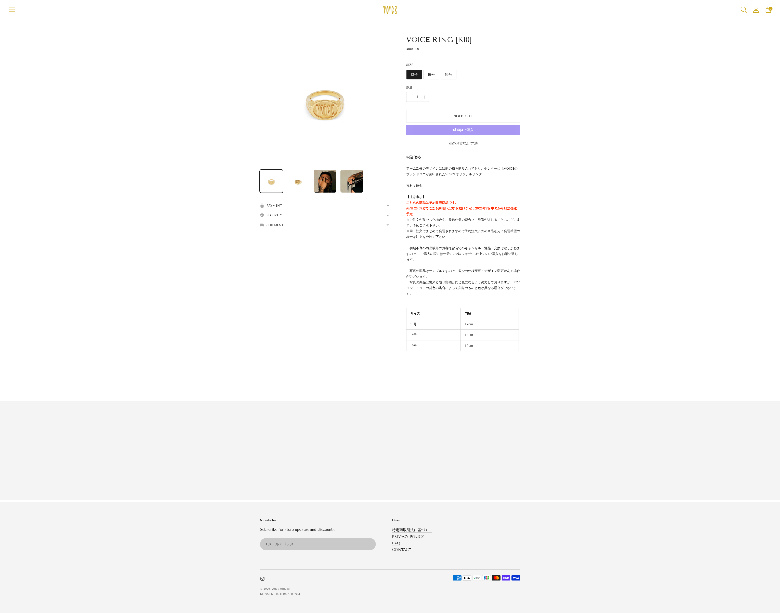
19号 (448, 74)
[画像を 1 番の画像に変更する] (271, 181)
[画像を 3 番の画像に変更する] (325, 181)
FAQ (396, 543)
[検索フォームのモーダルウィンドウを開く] (744, 9)
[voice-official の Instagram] (262, 579)
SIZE (409, 65)
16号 (431, 74)
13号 (414, 74)
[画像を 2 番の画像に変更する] (298, 181)
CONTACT (401, 549)
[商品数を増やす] (410, 97)
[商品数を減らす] (425, 97)
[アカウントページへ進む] (756, 9)
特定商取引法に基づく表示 (414, 530)
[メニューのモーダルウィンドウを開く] (11, 9)
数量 (409, 87)
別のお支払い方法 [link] (463, 143)
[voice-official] (390, 9)
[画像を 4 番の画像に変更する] (351, 181)
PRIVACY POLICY (408, 536)
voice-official (281, 588)
